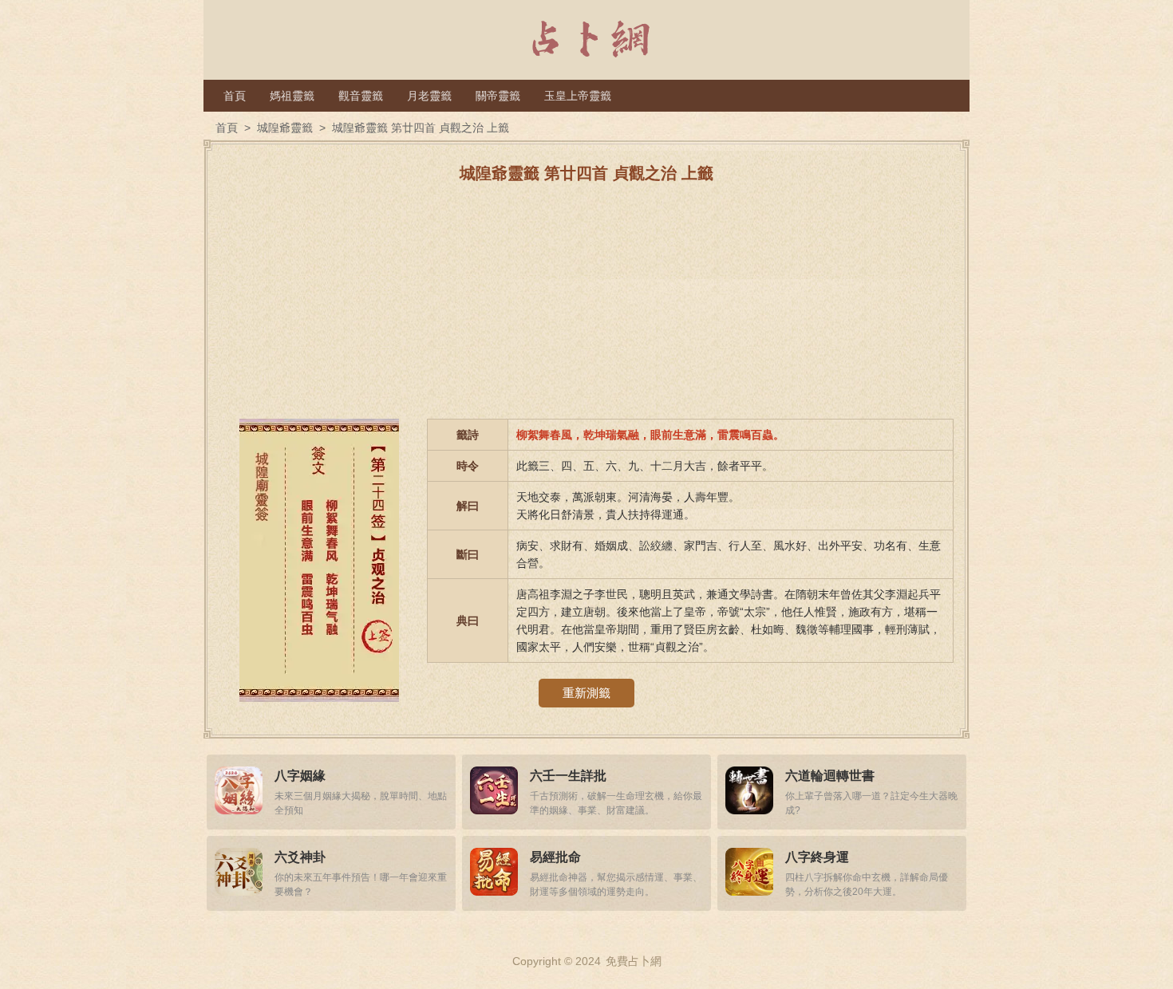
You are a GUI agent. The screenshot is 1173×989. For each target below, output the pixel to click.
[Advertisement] (586, 307)
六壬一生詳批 (568, 775)
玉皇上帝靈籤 (577, 95)
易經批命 (555, 857)
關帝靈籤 (498, 95)
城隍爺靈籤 (285, 127)
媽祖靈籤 (292, 95)
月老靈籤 (429, 95)
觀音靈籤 (360, 95)
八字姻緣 (300, 775)
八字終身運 (817, 857)
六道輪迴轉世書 (830, 775)
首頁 (234, 95)
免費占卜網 (634, 961)
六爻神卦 (300, 857)
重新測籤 (586, 692)
